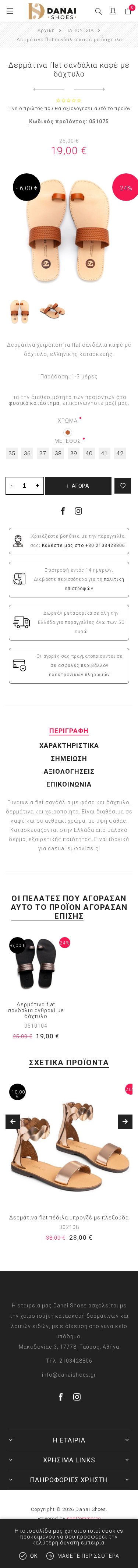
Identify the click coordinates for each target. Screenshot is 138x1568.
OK (34, 1556)
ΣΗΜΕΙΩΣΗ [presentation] (69, 758)
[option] (69, 1166)
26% (130, 1089)
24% (126, 188)
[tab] (69, 730)
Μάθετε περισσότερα (88, 1556)
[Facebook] (61, 1397)
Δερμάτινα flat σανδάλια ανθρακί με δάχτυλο (36, 1010)
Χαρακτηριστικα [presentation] (69, 745)
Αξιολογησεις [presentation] (69, 771)
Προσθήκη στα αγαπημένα (122, 486)
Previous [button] (13, 1122)
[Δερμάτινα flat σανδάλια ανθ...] (48, 89)
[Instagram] (79, 511)
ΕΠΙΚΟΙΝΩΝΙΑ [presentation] (69, 784)
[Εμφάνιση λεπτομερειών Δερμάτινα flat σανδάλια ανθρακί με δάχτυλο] (36, 964)
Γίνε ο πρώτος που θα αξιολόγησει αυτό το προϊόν (69, 108)
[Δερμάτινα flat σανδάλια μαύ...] (89, 89)
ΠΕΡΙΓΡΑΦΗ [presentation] (69, 731)
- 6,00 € (27, 188)
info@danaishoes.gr (69, 1375)
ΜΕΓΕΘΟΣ (67, 441)
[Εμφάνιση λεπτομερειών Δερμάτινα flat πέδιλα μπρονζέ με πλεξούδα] (69, 1143)
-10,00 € (17, 1094)
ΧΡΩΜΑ (68, 421)
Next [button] (125, 1122)
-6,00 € (17, 945)
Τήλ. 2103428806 (69, 1361)
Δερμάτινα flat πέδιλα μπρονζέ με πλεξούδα (69, 1218)
